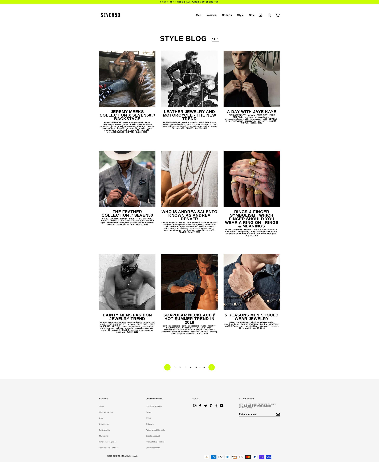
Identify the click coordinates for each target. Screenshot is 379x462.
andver (168, 224)
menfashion (110, 130)
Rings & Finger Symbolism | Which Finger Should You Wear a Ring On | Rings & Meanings (251, 219)
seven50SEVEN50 (116, 132)
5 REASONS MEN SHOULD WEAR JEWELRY (252, 317)
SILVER (130, 132)
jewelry (185, 228)
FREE (194, 122)
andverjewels (179, 224)
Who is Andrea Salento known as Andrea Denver (189, 215)
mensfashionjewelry (199, 126)
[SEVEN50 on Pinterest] (211, 405)
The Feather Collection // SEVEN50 (127, 214)
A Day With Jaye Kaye (251, 111)
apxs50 (211, 326)
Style (240, 15)
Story (101, 406)
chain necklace (171, 226)
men (149, 128)
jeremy (118, 124)
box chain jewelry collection (201, 224)
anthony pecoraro (108, 322)
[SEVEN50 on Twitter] (205, 405)
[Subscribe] (277, 414)
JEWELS (141, 126)
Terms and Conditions (109, 448)
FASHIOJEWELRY (113, 122)
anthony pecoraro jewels (131, 322)
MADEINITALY (204, 124)
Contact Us (104, 424)
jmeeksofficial (109, 128)
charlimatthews (232, 324)
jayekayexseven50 (259, 119)
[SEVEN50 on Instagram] (194, 405)
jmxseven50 (132, 128)
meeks (142, 128)
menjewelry (123, 130)
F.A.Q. (148, 412)
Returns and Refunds (155, 430)
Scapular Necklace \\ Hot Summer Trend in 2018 (189, 319)
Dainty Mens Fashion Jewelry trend (127, 317)
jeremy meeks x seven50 (123, 126)
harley (165, 124)
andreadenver (194, 222)
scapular (129, 328)
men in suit (138, 221)
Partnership (104, 430)
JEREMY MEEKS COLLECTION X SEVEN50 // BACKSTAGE (127, 115)
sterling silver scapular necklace (194, 333)
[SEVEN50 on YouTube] (221, 405)
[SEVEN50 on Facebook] (200, 405)
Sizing (148, 418)
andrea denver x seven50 (173, 222)
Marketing (103, 436)
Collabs (227, 15)
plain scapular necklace (112, 328)
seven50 (145, 130)
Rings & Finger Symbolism (264, 231)
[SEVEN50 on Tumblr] (216, 405)
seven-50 (135, 130)
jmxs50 (121, 128)
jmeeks (150, 126)
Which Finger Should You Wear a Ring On (256, 233)
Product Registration (155, 442)
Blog (101, 418)
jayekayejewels (262, 117)
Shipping (150, 424)
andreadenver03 (210, 222)
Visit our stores (106, 412)
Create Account (153, 436)
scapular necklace (144, 328)
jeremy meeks (130, 124)
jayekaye (249, 117)
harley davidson (178, 124)
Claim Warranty (153, 448)
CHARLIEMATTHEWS (239, 322)
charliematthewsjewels (262, 322)
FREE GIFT (138, 122)
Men (198, 15)
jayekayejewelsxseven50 (237, 119)
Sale (252, 15)
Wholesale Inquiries (108, 442)
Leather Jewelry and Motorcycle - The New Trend (189, 115)
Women (212, 15)
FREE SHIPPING (207, 122)
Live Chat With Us (154, 406)
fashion (127, 122)
